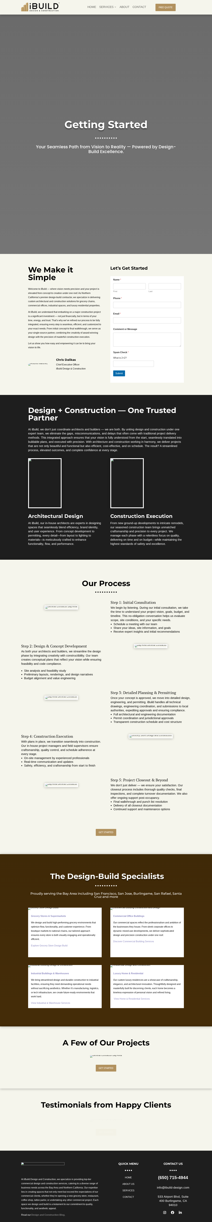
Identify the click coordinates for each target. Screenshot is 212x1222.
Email (117, 313)
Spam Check (121, 352)
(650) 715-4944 (173, 1177)
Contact (139, 7)
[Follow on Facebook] (172, 1212)
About (124, 7)
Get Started (106, 832)
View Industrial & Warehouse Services (50, 1003)
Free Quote (165, 7)
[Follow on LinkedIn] (180, 1212)
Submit (119, 373)
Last (150, 291)
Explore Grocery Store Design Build (49, 945)
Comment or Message (125, 329)
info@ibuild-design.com (173, 1187)
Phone (117, 298)
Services (106, 7)
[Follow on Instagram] (164, 1212)
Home (91, 7)
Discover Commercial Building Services (133, 941)
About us (128, 1184)
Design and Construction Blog (48, 1215)
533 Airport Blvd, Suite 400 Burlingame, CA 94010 (173, 1201)
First (115, 291)
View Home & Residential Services (131, 999)
